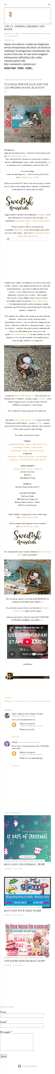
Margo (15, 742)
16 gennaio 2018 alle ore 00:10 (31, 726)
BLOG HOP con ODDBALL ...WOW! (24, 864)
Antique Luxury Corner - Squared (27, 469)
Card (13, 701)
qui (42, 602)
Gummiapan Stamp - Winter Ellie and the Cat (27, 444)
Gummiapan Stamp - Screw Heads (27, 447)
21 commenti (18, 965)
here (42, 620)
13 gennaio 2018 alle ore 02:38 (24, 716)
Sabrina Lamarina (27, 724)
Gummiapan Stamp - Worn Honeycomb (27, 450)
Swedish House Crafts (17, 156)
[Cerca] (49, 4)
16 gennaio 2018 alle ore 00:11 (31, 754)
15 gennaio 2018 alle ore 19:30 (29, 742)
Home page (10, 68)
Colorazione (20, 701)
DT (26, 701)
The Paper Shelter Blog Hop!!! (24, 960)
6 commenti (17, 869)
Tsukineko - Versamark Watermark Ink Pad (27, 460)
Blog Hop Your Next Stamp (22, 910)
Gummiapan (41, 215)
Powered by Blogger (29, 1066)
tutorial (47, 701)
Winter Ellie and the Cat (20, 334)
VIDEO (21, 68)
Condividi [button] (7, 698)
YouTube (42, 399)
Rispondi (16, 737)
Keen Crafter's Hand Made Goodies (27, 714)
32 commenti (18, 915)
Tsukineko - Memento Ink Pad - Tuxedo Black (27, 456)
